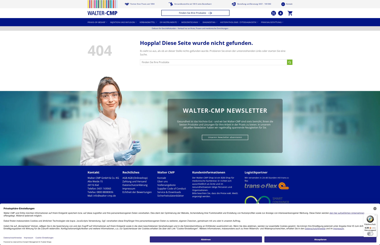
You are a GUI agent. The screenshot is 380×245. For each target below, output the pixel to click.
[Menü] (375, 215)
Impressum (128, 188)
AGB (124, 178)
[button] (195, 13)
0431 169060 (104, 188)
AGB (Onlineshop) (138, 178)
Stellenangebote (166, 185)
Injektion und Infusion (122, 22)
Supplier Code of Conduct (171, 188)
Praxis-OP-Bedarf (96, 22)
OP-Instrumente (168, 22)
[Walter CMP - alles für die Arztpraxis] (102, 7)
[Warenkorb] (290, 13)
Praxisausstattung (271, 22)
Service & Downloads (169, 192)
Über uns (162, 181)
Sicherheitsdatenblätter (170, 195)
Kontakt (289, 4)
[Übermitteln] (289, 62)
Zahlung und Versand (134, 181)
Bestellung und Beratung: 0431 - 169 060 (254, 4)
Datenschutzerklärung (135, 185)
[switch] (370, 234)
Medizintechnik (189, 22)
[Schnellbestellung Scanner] (273, 13)
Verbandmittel (147, 22)
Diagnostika (209, 22)
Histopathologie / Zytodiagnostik (238, 22)
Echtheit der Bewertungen (137, 192)
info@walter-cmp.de (104, 195)
